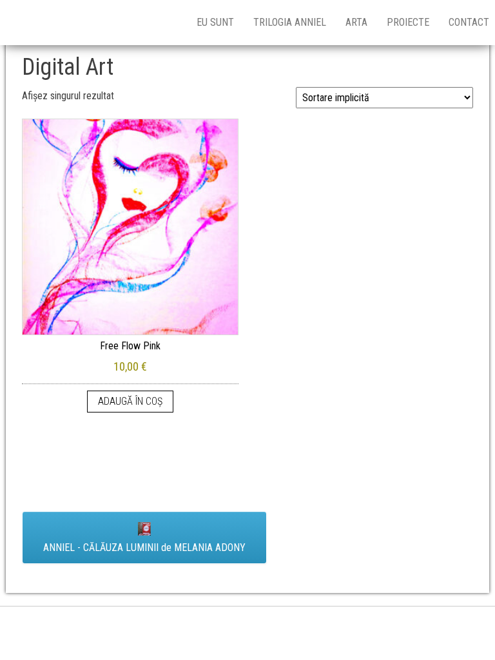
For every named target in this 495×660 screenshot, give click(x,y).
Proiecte (408, 22)
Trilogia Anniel (289, 22)
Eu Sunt (215, 22)
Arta (356, 22)
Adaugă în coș (130, 401)
